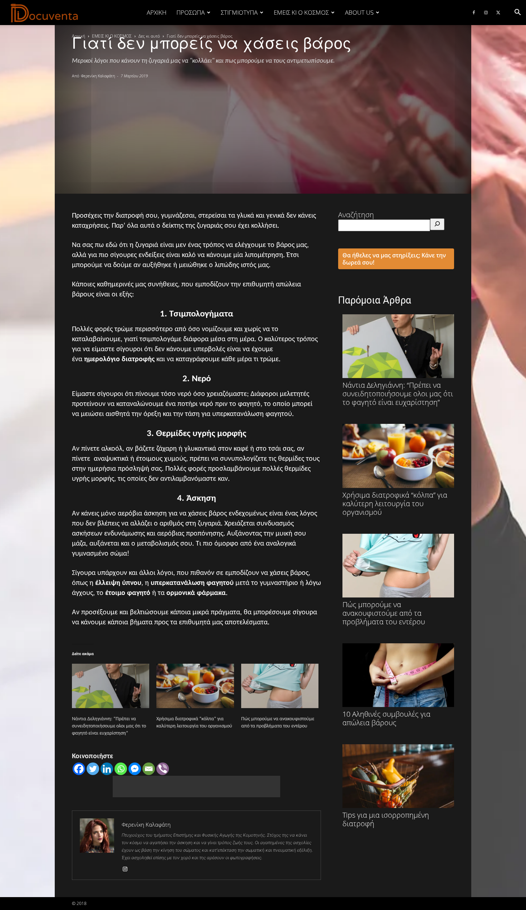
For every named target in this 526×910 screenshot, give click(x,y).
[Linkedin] (107, 769)
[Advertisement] (263, 133)
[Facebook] (473, 12)
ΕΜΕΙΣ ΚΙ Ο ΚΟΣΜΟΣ (301, 12)
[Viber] (162, 769)
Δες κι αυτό (149, 36)
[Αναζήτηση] (437, 224)
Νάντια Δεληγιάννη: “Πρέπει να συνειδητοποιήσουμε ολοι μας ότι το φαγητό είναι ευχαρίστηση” (109, 726)
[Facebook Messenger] (134, 769)
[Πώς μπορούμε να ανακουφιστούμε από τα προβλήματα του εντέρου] (279, 686)
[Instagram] (486, 12)
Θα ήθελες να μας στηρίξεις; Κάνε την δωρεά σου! (394, 258)
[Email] (148, 769)
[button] (517, 12)
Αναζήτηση (356, 214)
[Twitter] (498, 12)
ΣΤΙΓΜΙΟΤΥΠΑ (239, 12)
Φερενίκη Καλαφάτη (98, 75)
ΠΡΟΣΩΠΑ (190, 12)
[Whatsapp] (121, 769)
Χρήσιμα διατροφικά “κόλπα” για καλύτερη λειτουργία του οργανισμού (394, 503)
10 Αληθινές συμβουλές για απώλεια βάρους (386, 718)
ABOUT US (359, 12)
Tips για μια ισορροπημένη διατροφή (385, 819)
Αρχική (156, 12)
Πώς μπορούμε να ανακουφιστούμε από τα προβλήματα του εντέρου (383, 613)
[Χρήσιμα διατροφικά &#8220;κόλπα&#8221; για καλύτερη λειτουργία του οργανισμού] (195, 686)
